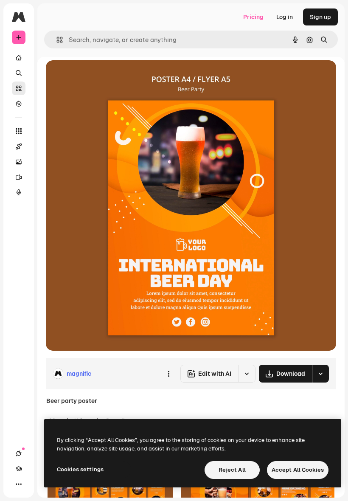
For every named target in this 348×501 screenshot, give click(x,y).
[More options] (168, 373)
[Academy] (18, 469)
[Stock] (18, 88)
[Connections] (18, 453)
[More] (18, 484)
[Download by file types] (320, 374)
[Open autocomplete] (56, 40)
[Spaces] (18, 146)
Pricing (253, 17)
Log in (284, 17)
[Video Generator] (18, 177)
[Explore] (18, 103)
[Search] (18, 73)
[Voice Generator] (18, 192)
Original (100, 76)
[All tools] (18, 131)
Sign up (320, 17)
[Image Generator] (18, 162)
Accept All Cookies (298, 469)
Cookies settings (80, 469)
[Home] (18, 58)
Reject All (232, 469)
